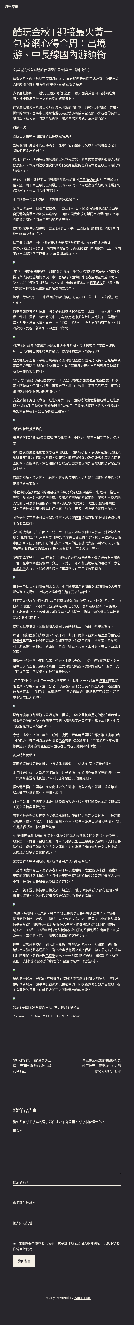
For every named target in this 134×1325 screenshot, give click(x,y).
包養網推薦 (27, 429)
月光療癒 (11, 7)
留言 (17, 1131)
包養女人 (101, 847)
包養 (95, 208)
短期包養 (110, 715)
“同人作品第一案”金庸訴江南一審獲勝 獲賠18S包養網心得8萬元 (32, 1066)
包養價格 (113, 438)
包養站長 (96, 283)
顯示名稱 (20, 1183)
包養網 (89, 113)
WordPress (82, 1298)
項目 (61, 1016)
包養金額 (74, 145)
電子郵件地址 (24, 1203)
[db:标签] (76, 1016)
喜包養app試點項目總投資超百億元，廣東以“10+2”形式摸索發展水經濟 (101, 1066)
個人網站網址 (22, 1223)
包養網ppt (46, 612)
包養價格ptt (88, 180)
